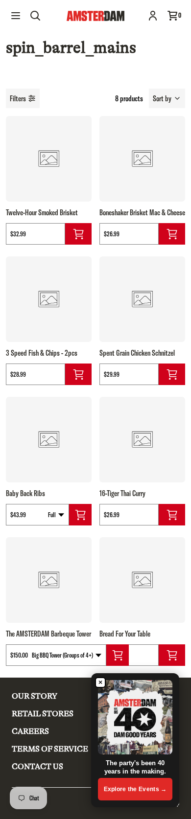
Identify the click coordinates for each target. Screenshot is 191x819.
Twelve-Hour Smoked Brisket (42, 212)
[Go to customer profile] (153, 15)
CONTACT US (37, 766)
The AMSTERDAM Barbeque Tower (48, 633)
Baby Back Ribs (25, 493)
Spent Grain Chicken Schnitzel (137, 353)
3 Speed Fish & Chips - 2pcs (41, 353)
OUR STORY (34, 696)
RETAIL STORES (42, 713)
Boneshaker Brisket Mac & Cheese (142, 212)
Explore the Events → (135, 789)
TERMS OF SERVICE (50, 749)
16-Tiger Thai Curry (122, 493)
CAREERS (30, 731)
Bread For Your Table (124, 633)
